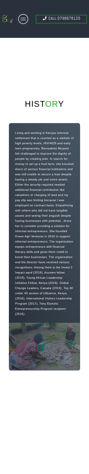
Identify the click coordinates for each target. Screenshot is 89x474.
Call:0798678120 (63, 18)
